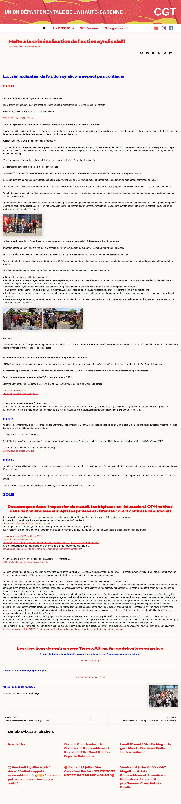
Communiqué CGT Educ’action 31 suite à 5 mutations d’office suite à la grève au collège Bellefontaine (51, 543)
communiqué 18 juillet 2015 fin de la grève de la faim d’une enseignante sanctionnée (42, 549)
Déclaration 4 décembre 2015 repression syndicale (26, 523)
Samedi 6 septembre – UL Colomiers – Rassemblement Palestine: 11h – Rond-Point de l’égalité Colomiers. (87, 750)
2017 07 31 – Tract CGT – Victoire (19, 118)
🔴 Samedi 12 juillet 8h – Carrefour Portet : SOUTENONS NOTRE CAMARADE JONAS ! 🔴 (89, 771)
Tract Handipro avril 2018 (14, 390)
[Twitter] (165, 53)
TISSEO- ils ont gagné (90, 661)
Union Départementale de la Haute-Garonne (64, 12)
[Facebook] (171, 28)
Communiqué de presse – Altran (90, 677)
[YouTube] (156, 28)
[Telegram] (147, 53)
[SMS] (153, 53)
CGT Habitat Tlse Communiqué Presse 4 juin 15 (25, 562)
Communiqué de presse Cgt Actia (18, 451)
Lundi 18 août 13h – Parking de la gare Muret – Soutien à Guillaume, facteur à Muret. (146, 748)
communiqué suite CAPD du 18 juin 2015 (22, 536)
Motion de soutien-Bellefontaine (17, 539)
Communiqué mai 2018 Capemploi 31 (20, 393)
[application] (72, 28)
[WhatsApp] (141, 53)
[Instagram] (164, 28)
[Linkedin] (170, 53)
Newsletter (17, 744)
